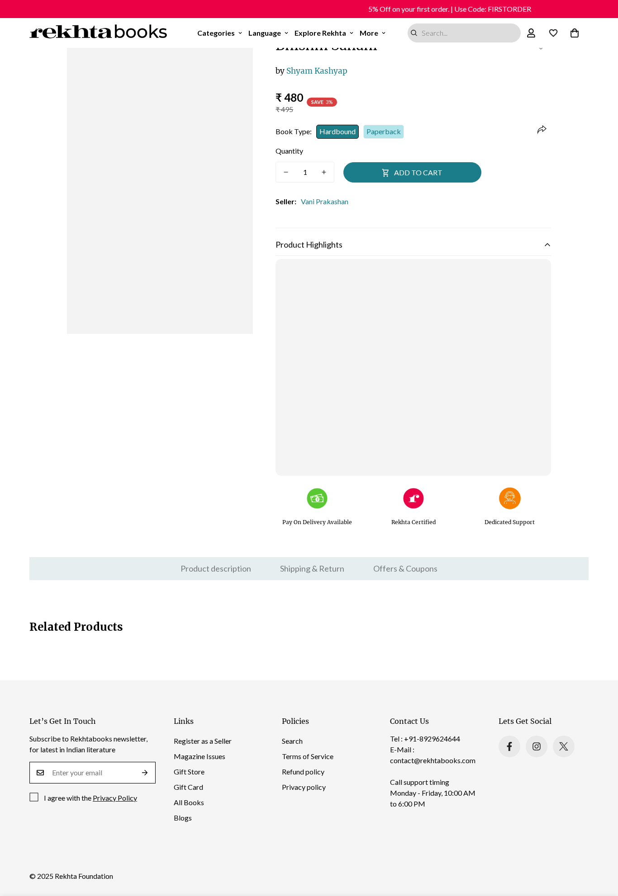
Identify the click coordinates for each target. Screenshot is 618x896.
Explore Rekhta (320, 32)
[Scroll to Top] (600, 846)
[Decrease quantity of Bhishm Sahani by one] (286, 172)
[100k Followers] (536, 746)
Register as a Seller (203, 741)
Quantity (289, 150)
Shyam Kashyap (311, 71)
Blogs (183, 817)
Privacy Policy (115, 797)
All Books (189, 802)
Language (264, 32)
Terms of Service (307, 756)
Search (292, 741)
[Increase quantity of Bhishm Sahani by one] (324, 172)
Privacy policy (304, 787)
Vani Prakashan (324, 201)
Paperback (383, 131)
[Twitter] (564, 746)
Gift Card (188, 787)
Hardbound (337, 131)
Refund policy (303, 771)
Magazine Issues (199, 756)
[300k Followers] (509, 746)
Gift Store (189, 771)
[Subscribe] (145, 772)
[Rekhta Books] (98, 33)
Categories (216, 32)
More (369, 32)
